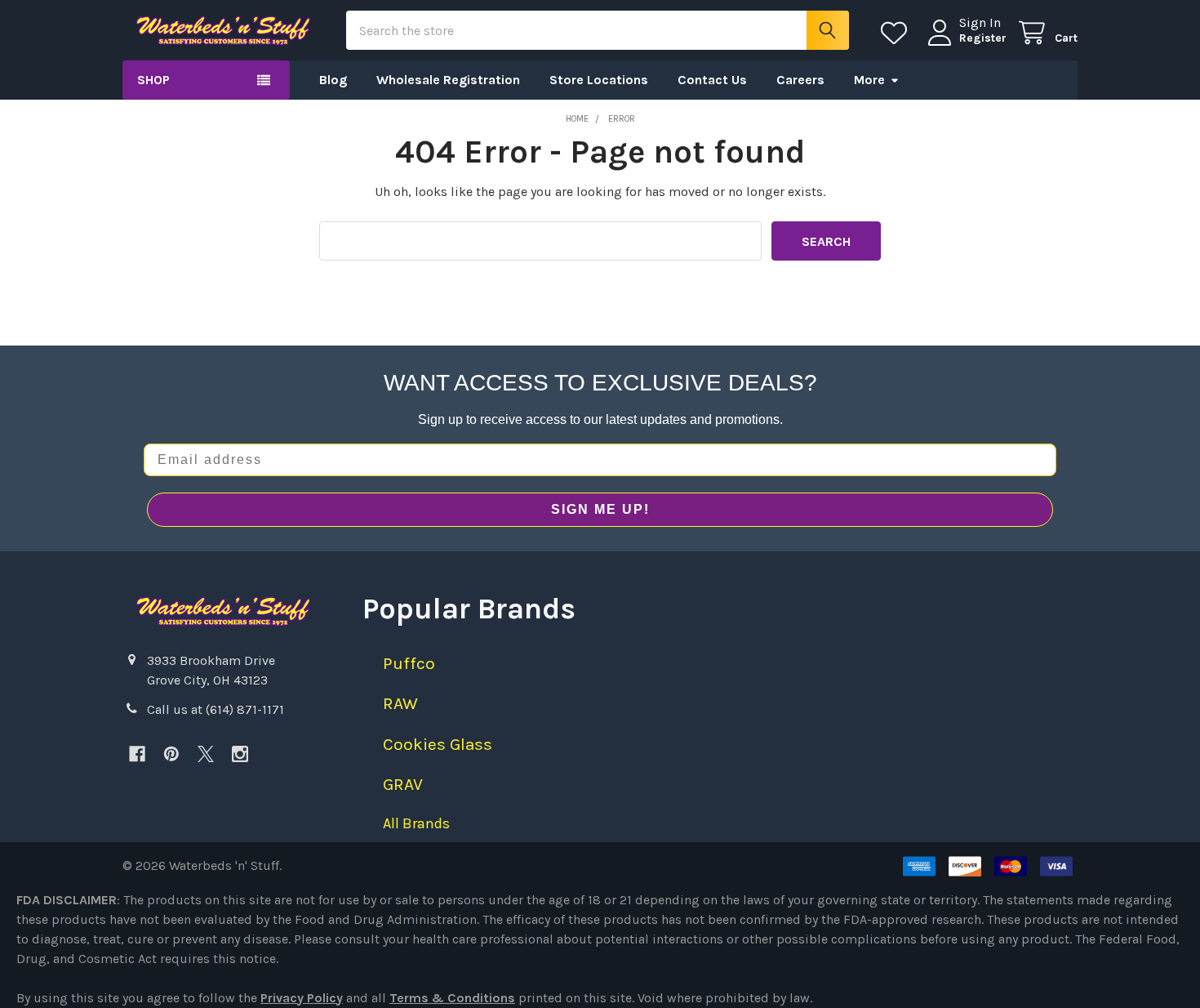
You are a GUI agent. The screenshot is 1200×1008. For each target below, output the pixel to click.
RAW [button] (400, 703)
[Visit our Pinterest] (171, 754)
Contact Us (712, 79)
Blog (333, 79)
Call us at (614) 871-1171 (215, 709)
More (869, 79)
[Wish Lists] (897, 33)
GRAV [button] (403, 784)
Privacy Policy (301, 998)
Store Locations (598, 79)
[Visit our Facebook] (137, 754)
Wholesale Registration (448, 79)
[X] (205, 754)
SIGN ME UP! (600, 509)
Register (983, 38)
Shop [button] (153, 79)
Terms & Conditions (452, 998)
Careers (800, 79)
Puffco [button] (409, 663)
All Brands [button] (416, 823)
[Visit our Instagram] (240, 754)
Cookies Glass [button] (437, 744)
